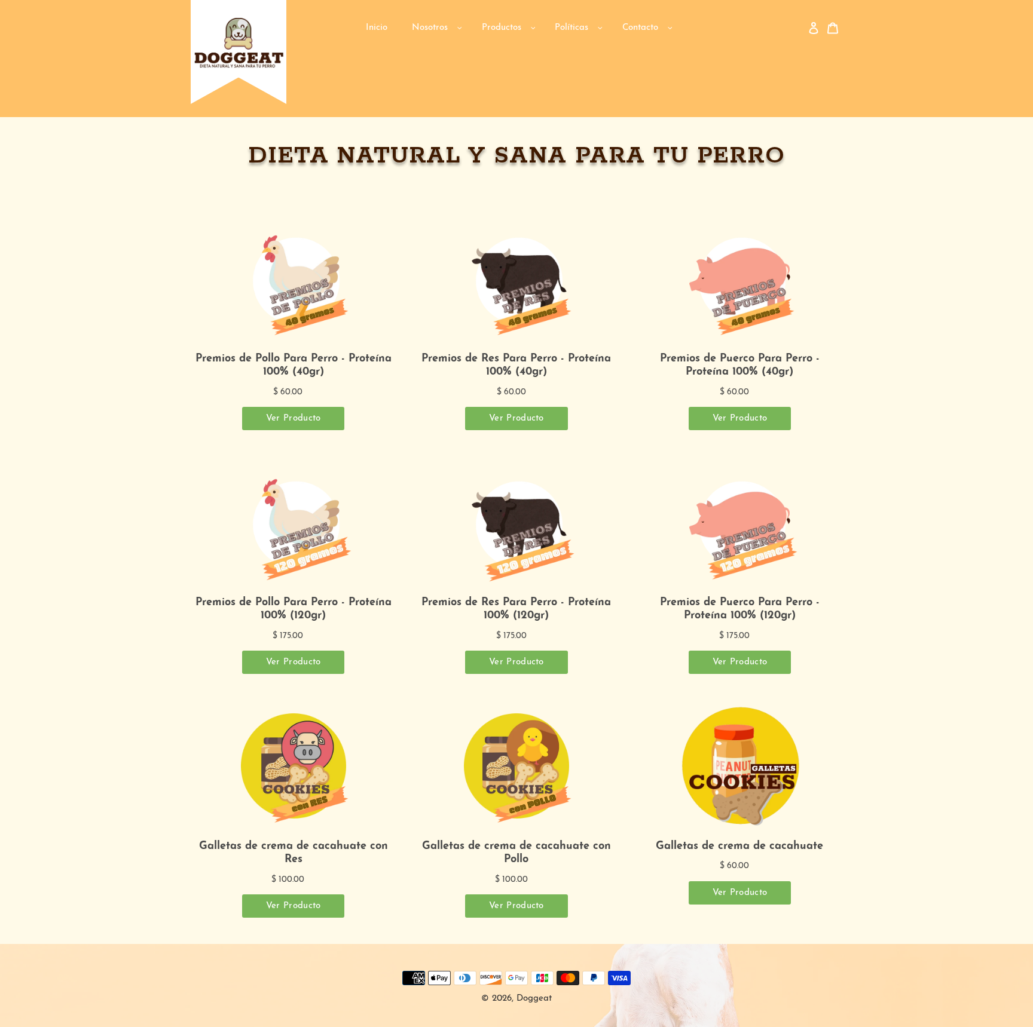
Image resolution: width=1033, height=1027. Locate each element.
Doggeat (534, 998)
